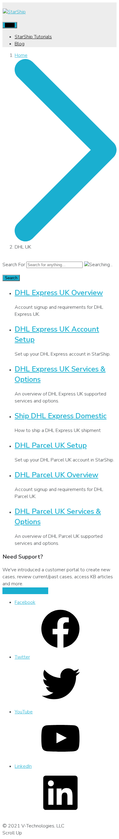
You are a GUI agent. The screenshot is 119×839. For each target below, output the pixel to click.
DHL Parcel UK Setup (51, 445)
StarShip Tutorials (33, 36)
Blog (19, 43)
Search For (13, 264)
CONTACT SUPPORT (25, 590)
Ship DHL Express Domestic (60, 416)
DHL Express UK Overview (59, 293)
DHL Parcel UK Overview (56, 475)
